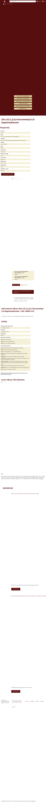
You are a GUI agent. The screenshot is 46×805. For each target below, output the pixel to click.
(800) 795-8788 (19, 702)
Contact (37, 701)
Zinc (2, 473)
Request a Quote (24, 284)
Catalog (27, 701)
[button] (15, 589)
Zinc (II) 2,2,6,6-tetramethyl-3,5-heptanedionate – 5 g (21, 272)
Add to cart (16, 285)
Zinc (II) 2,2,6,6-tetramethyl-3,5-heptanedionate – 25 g (21, 277)
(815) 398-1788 (18, 700)
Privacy (42, 701)
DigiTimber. (34, 801)
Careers (32, 701)
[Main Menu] (4, 1)
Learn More (41, 478)
